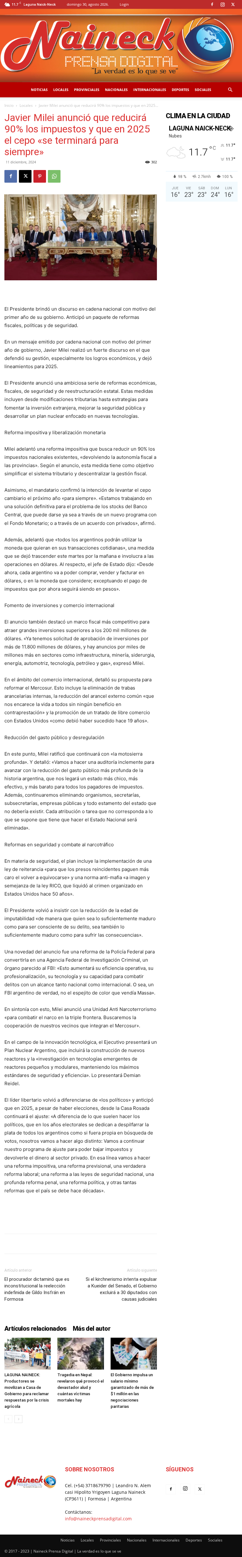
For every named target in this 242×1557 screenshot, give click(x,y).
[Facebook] (212, 4)
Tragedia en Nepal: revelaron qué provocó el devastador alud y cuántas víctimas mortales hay (80, 1387)
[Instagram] (222, 4)
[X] (233, 4)
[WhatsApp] (54, 176)
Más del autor (91, 1328)
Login (124, 4)
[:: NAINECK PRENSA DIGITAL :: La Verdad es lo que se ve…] (121, 45)
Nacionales (116, 89)
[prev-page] (8, 1419)
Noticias (39, 89)
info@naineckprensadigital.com (98, 1519)
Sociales (203, 89)
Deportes (180, 89)
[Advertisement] (80, 1212)
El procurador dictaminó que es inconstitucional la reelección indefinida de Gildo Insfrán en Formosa (36, 1289)
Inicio (9, 105)
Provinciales (86, 89)
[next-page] (18, 1419)
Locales (60, 89)
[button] (230, 90)
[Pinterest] (39, 176)
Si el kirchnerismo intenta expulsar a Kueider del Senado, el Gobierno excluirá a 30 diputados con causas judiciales (121, 1289)
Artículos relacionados (35, 1328)
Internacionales (149, 89)
